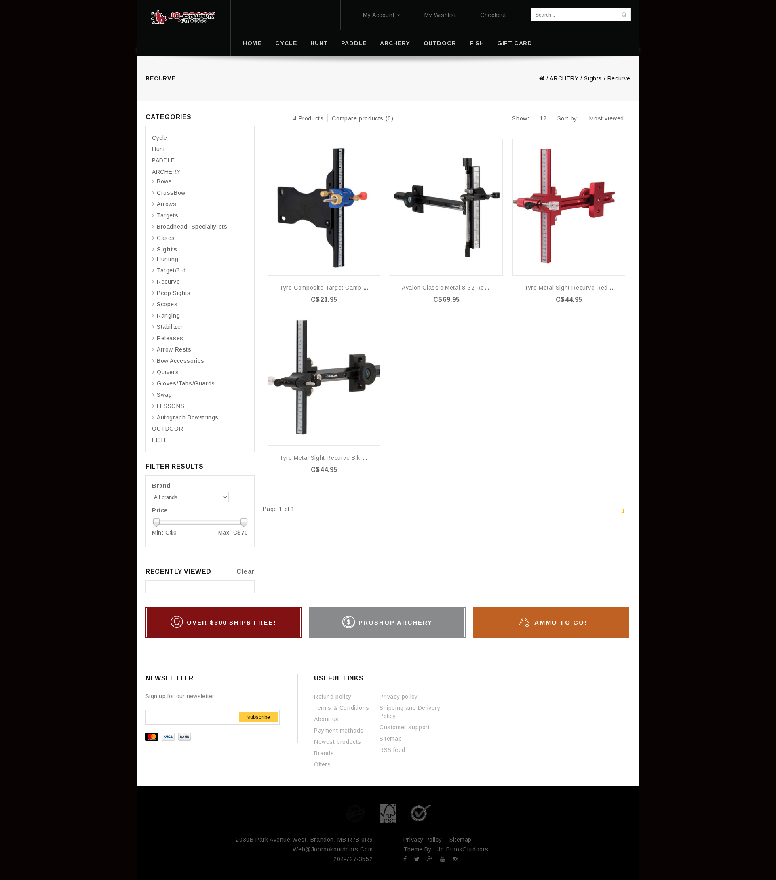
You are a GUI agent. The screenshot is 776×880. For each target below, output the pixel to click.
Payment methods (339, 730)
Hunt (318, 43)
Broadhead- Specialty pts (192, 226)
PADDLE (354, 43)
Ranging (168, 315)
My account (378, 15)
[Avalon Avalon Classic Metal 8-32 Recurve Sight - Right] (446, 207)
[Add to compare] (373, 158)
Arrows (167, 204)
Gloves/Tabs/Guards (186, 383)
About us (326, 719)
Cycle (286, 43)
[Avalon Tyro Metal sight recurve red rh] (569, 207)
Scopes (167, 304)
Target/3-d (171, 270)
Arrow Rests (174, 349)
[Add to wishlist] (373, 145)
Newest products (337, 742)
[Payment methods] (169, 738)
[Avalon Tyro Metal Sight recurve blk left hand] (324, 377)
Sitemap (391, 738)
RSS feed (392, 750)
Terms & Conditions (341, 708)
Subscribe (258, 717)
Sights (593, 78)
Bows (164, 181)
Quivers (168, 372)
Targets (167, 215)
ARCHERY (395, 43)
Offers (322, 764)
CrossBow (171, 192)
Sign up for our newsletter (180, 696)
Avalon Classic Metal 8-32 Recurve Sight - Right (469, 287)
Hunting (167, 259)
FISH (477, 43)
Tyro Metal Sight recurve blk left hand (333, 458)
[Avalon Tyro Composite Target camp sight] (324, 207)
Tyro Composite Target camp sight (328, 287)
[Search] (624, 14)
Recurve (618, 78)
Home (252, 43)
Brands (324, 753)
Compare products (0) (362, 118)
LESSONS (170, 406)
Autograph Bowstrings (188, 417)
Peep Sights (174, 293)
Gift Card (514, 43)
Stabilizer (170, 327)
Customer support (405, 727)
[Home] (183, 17)
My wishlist (440, 15)
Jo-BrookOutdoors (463, 849)
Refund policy (333, 696)
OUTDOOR (440, 43)
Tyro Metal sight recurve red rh (571, 287)
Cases (166, 238)
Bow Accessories (181, 361)
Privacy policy (399, 696)
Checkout (493, 15)
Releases (170, 338)
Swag (164, 395)
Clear (245, 571)
